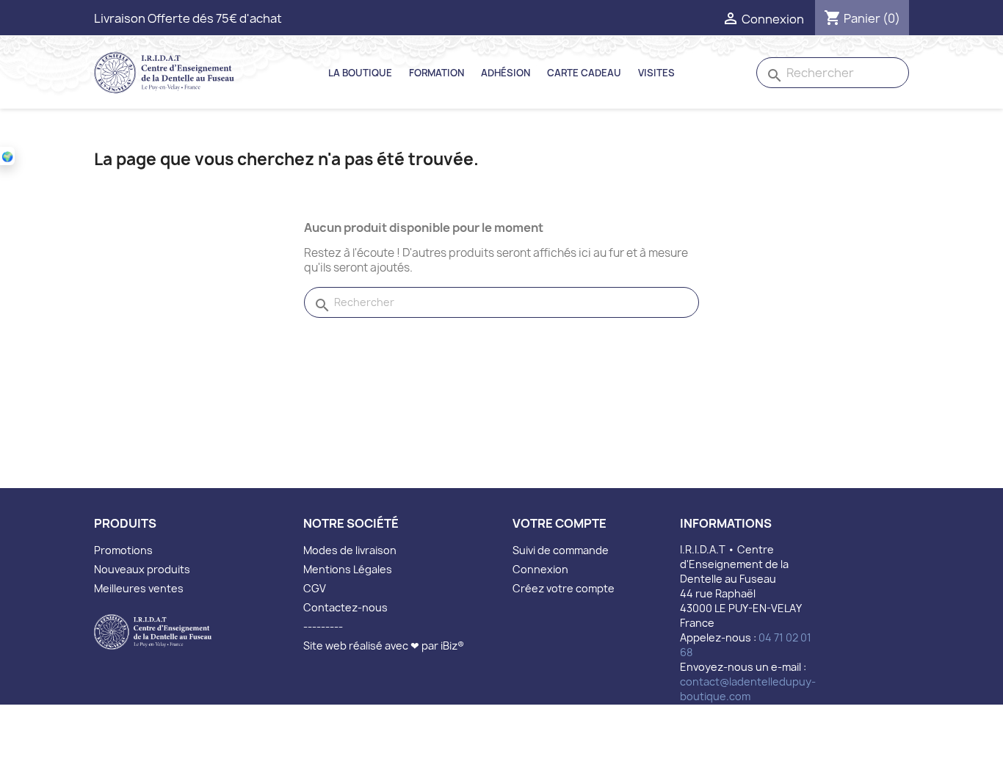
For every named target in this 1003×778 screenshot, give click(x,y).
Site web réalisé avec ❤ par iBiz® (383, 645)
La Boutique (360, 72)
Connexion (540, 569)
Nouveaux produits (142, 569)
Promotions (123, 550)
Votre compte (559, 523)
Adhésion (505, 72)
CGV (314, 588)
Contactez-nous (345, 607)
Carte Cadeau (584, 72)
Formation (436, 72)
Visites (656, 72)
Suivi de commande (561, 550)
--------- (323, 626)
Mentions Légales (347, 569)
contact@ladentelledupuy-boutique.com (748, 689)
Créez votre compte (564, 588)
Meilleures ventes (139, 588)
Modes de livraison (350, 550)
